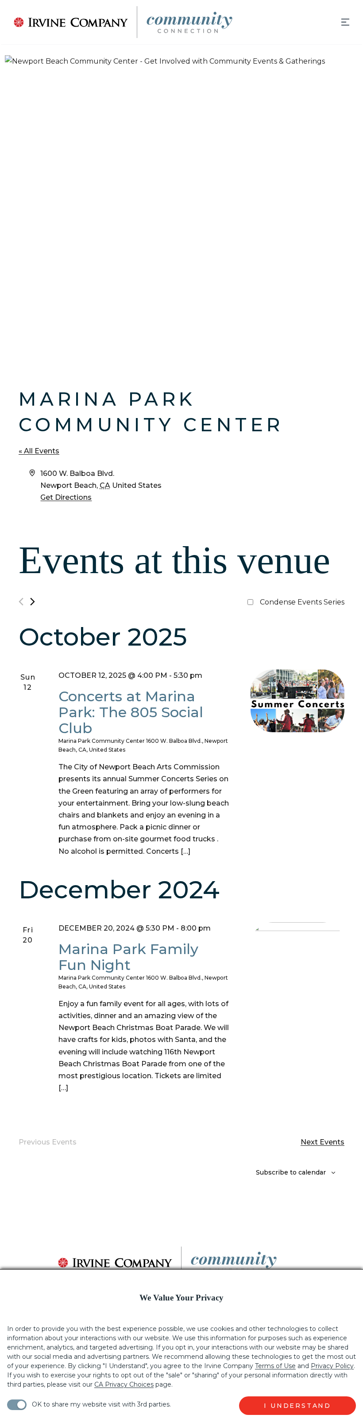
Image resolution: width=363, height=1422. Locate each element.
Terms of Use (275, 1366)
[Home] (116, 22)
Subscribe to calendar (291, 1172)
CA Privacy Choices (124, 1384)
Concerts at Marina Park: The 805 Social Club (130, 712)
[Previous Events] (21, 601)
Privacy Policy (332, 1366)
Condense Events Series (302, 602)
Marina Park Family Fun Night (128, 956)
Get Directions (66, 497)
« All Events (39, 451)
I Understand (297, 1406)
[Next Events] (32, 601)
